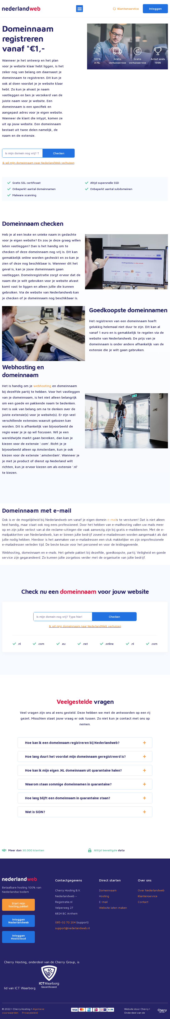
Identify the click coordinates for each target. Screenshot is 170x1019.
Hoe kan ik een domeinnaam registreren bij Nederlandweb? (72, 743)
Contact (143, 902)
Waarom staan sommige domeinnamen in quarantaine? (68, 784)
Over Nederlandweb (151, 890)
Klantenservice (147, 896)
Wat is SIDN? (35, 812)
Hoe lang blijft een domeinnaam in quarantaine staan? (67, 798)
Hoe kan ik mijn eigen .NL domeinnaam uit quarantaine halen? (73, 770)
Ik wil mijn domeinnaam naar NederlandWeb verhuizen (38, 162)
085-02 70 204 (65, 922)
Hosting (104, 896)
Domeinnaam (108, 890)
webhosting (42, 386)
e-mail (112, 519)
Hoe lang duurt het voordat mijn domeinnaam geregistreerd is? (75, 756)
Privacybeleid (30, 1012)
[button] (79, 8)
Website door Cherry (136, 1009)
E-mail (103, 902)
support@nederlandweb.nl (72, 928)
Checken (58, 153)
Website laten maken (113, 907)
